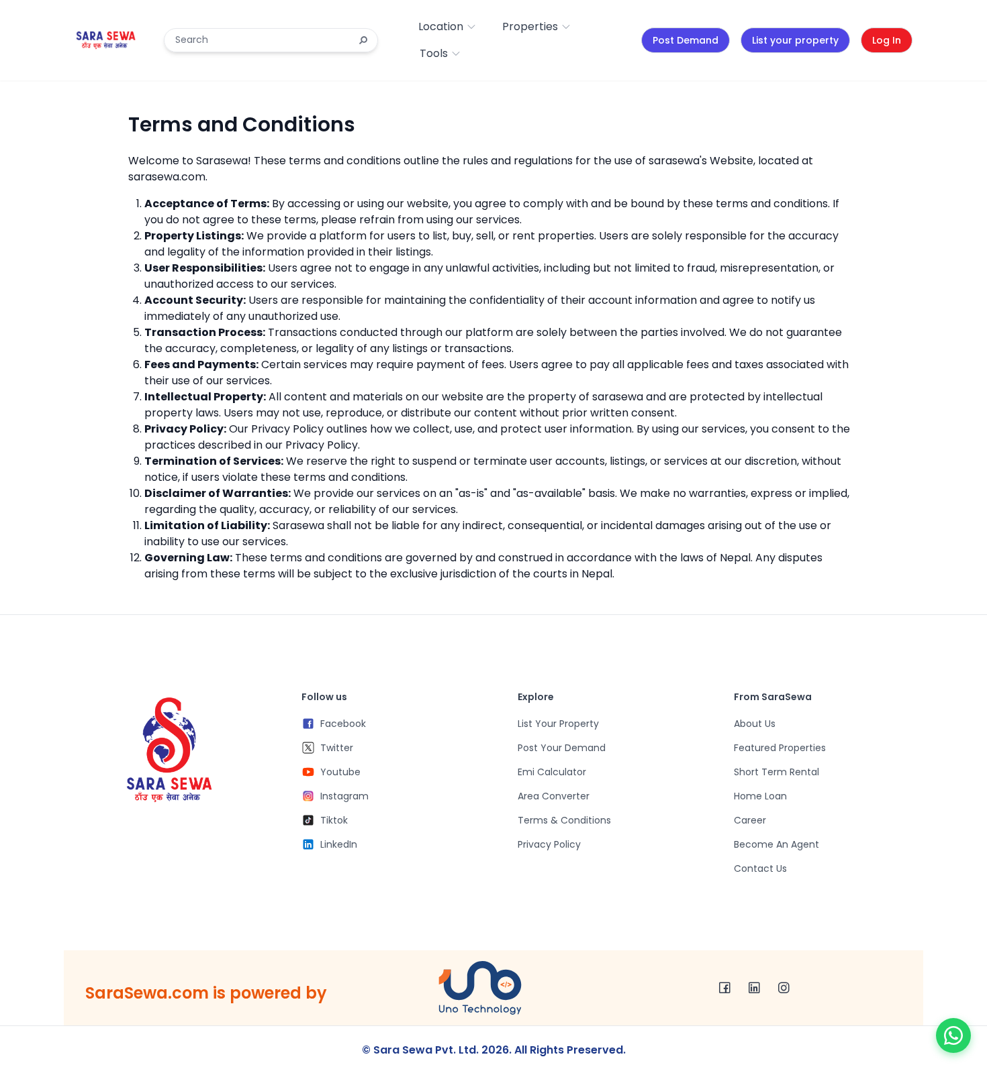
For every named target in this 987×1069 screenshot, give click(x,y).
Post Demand (685, 40)
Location (440, 26)
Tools (434, 53)
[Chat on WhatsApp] (953, 1035)
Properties (530, 26)
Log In (886, 40)
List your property (795, 40)
